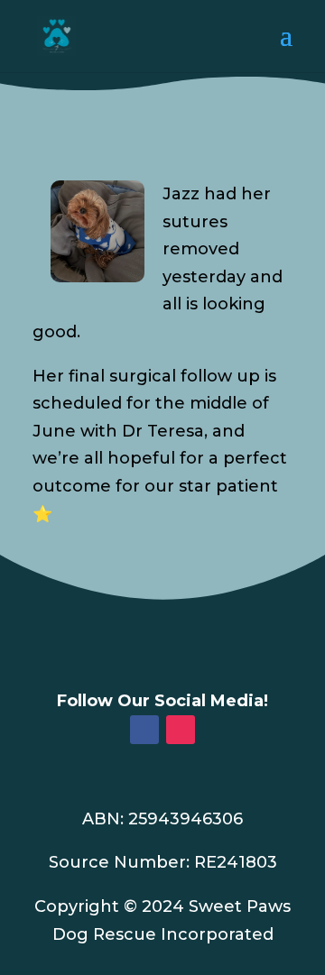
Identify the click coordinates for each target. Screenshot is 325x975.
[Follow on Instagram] (180, 729)
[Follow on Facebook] (144, 729)
